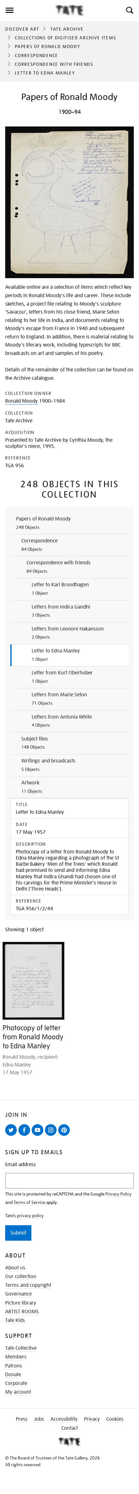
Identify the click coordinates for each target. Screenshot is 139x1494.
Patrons (13, 1366)
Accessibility (64, 1419)
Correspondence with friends (54, 64)
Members (16, 1357)
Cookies (114, 1419)
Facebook (25, 1135)
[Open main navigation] (27, 10)
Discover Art (22, 29)
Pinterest (65, 1135)
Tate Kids (15, 1320)
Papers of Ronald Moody (47, 46)
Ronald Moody (21, 401)
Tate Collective (21, 1348)
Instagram (52, 1135)
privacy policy (30, 1215)
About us (15, 1268)
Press (21, 1419)
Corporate (16, 1383)
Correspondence (36, 55)
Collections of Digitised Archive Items (65, 38)
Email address (20, 1165)
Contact (69, 1428)
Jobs (39, 1419)
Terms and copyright (28, 1285)
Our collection (20, 1276)
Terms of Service (29, 1202)
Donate (13, 1374)
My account (18, 1392)
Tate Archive (67, 29)
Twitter (12, 1135)
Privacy (92, 1419)
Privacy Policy (118, 1194)
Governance (18, 1294)
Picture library (20, 1303)
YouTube (38, 1135)
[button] (129, 10)
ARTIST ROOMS (22, 1311)
